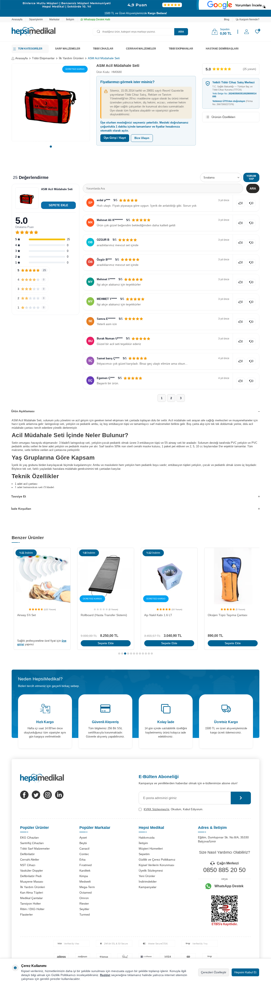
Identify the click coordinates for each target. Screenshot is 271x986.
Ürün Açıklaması (23, 411)
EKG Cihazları (29, 837)
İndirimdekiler (148, 881)
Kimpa (83, 876)
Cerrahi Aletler (29, 859)
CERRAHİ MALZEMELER (141, 48)
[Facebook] (24, 795)
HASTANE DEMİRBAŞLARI (222, 48)
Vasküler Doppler (31, 870)
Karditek (84, 870)
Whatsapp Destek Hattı (97, 19)
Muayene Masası (31, 881)
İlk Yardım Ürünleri (71, 58)
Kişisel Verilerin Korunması (156, 865)
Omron (84, 898)
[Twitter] (36, 795)
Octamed (85, 892)
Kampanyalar (147, 887)
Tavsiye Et (18, 496)
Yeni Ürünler (147, 876)
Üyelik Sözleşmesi (151, 870)
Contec (84, 854)
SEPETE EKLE (58, 205)
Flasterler (26, 914)
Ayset (83, 837)
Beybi (83, 843)
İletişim (70, 19)
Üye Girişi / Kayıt (115, 137)
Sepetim (144, 854)
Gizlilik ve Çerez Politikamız (157, 859)
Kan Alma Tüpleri (31, 892)
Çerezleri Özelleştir (213, 972)
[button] (51, 147)
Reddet (105, 975)
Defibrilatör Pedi (30, 876)
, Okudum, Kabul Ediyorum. (173, 809)
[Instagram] (47, 795)
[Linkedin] (59, 795)
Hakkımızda (147, 837)
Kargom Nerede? (249, 19)
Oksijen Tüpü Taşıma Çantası (225, 615)
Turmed (84, 914)
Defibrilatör (27, 854)
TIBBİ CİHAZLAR (103, 48)
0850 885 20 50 (224, 870)
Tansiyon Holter (30, 903)
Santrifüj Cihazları (32, 843)
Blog (226, 19)
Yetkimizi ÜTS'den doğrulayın (232, 103)
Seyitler (84, 909)
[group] (51, 102)
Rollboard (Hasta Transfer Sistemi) (102, 615)
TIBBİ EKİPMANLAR (181, 48)
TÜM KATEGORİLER (30, 48)
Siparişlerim (36, 19)
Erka (82, 859)
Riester (84, 903)
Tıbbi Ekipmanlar (43, 58)
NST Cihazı (27, 865)
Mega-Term (87, 887)
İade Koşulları (21, 508)
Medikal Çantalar (31, 898)
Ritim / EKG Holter (32, 909)
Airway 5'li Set (24, 615)
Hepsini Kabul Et (245, 972)
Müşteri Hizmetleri (151, 848)
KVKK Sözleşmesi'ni (156, 809)
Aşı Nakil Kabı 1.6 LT (156, 615)
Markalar (54, 19)
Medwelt (85, 881)
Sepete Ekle (104, 643)
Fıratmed (85, 865)
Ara (181, 31)
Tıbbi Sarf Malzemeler (35, 848)
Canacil (84, 848)
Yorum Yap (251, 177)
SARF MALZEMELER (67, 48)
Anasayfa (17, 19)
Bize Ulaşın (141, 138)
